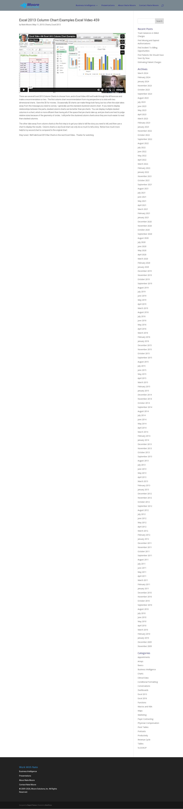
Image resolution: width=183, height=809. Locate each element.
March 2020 (143, 258)
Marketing (142, 715)
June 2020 (142, 246)
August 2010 (143, 609)
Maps (140, 710)
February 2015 (144, 386)
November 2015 (145, 349)
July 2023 (141, 102)
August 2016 (143, 312)
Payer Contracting (145, 719)
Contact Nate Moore (148, 5)
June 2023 (142, 106)
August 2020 (143, 238)
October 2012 (144, 502)
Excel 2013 (56, 25)
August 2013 (143, 460)
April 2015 (142, 378)
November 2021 (145, 176)
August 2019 (143, 287)
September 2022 (145, 139)
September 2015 (145, 357)
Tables (140, 743)
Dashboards (143, 690)
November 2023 (145, 85)
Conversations (144, 686)
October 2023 (144, 89)
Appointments (144, 657)
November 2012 (145, 497)
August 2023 (143, 98)
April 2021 (142, 205)
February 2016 (144, 337)
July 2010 (141, 613)
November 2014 (145, 399)
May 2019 (142, 300)
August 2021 (143, 188)
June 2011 (142, 568)
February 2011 (144, 584)
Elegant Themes (32, 805)
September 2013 (145, 456)
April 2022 (142, 159)
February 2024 (144, 77)
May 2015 (142, 374)
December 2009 (145, 642)
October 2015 (144, 353)
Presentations (108, 5)
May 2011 (142, 572)
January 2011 (143, 588)
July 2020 (141, 242)
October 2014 (144, 403)
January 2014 (143, 440)
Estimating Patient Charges (149, 62)
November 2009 (145, 646)
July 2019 (141, 291)
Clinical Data (143, 677)
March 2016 (143, 333)
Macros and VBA (145, 706)
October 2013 (144, 452)
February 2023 (144, 122)
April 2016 (142, 329)
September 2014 (145, 407)
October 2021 (144, 180)
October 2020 (144, 229)
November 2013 (145, 448)
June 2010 (142, 617)
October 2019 (144, 279)
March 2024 (143, 73)
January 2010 (143, 638)
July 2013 (141, 465)
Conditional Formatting (148, 682)
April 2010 (142, 625)
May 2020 (142, 250)
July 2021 (141, 192)
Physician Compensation (148, 723)
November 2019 (145, 275)
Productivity (143, 735)
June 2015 (142, 370)
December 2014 (145, 394)
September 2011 (145, 555)
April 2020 (142, 254)
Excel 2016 (142, 698)
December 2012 (145, 493)
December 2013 (145, 444)
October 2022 (144, 135)
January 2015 (143, 390)
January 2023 (143, 127)
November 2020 (145, 225)
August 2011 (143, 559)
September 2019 (145, 283)
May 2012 (142, 522)
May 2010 (142, 621)
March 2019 (143, 308)
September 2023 (145, 93)
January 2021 (143, 217)
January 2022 (143, 172)
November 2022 (145, 131)
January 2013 (143, 489)
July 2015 (141, 366)
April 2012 (142, 526)
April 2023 (142, 114)
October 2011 (144, 551)
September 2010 (145, 605)
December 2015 (145, 345)
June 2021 (142, 197)
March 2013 (143, 481)
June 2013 (142, 469)
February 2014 (144, 436)
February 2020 (144, 263)
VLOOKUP (142, 747)
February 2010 (144, 634)
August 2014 (143, 411)
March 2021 (143, 209)
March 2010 (143, 629)
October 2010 (144, 601)
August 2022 (143, 143)
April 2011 (142, 576)
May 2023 (142, 110)
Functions (142, 702)
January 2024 (143, 81)
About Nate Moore (127, 5)
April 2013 (142, 477)
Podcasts (142, 731)
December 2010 (145, 592)
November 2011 (145, 547)
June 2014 (142, 419)
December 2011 (145, 543)
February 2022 (144, 168)
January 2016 (143, 341)
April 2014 (142, 427)
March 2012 (143, 531)
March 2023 (143, 118)
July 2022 (141, 147)
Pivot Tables (143, 727)
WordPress (48, 805)
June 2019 (142, 295)
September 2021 (145, 184)
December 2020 (145, 221)
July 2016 (141, 316)
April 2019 (142, 304)
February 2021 (144, 213)
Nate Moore (26, 25)
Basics (140, 665)
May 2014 (142, 423)
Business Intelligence (85, 5)
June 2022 (142, 151)
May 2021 (142, 201)
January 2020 (143, 267)
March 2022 (143, 164)
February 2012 (144, 535)
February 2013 (144, 485)
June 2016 (142, 320)
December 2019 (145, 271)
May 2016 (142, 324)
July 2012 (141, 514)
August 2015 (143, 361)
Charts (48, 25)
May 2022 (142, 155)
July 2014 (141, 415)
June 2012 (142, 518)
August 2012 (143, 510)
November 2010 (145, 596)
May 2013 (142, 473)
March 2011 (143, 580)
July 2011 (141, 563)
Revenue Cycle (144, 739)
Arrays (140, 661)
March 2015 (143, 382)
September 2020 (145, 234)
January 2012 (143, 539)
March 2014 (143, 432)
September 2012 (145, 506)
